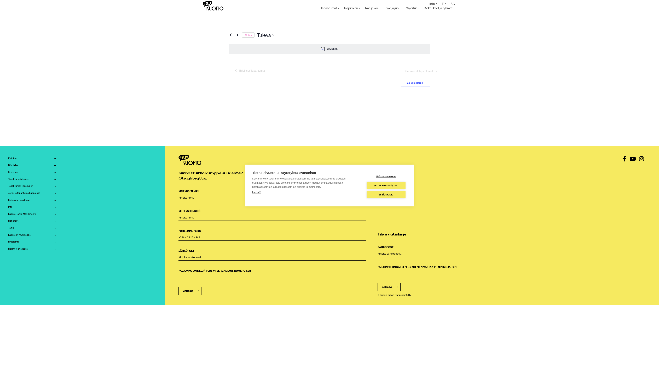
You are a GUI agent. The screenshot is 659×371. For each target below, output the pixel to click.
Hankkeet (13, 220)
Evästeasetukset (386, 176)
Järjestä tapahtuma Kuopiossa (24, 193)
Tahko (11, 227)
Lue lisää (256, 192)
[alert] (329, 49)
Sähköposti (186, 250)
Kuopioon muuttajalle (19, 234)
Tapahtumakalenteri (18, 179)
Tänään (248, 34)
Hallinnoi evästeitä (18, 248)
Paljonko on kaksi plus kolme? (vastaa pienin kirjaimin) (417, 267)
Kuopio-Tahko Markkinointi (22, 213)
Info (432, 4)
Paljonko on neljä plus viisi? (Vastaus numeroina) (214, 270)
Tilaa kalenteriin (413, 83)
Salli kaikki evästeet (386, 185)
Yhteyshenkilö (189, 211)
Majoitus (12, 158)
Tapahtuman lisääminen (20, 185)
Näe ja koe (13, 165)
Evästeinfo (13, 241)
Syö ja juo (13, 172)
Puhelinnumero (189, 231)
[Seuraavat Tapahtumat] (237, 35)
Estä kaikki (386, 194)
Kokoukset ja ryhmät (19, 200)
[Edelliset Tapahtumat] (231, 35)
